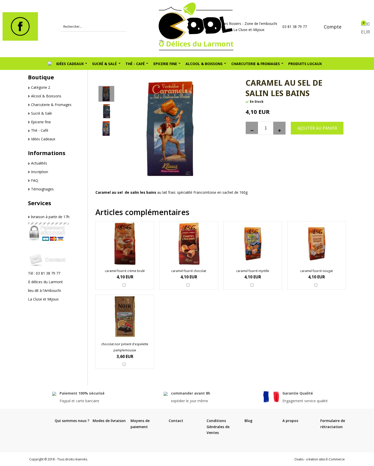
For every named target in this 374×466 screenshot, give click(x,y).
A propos (290, 420)
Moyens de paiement (140, 423)
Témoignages (42, 189)
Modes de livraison (109, 420)
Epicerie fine (165, 63)
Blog (248, 420)
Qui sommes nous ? (72, 420)
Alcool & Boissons (204, 63)
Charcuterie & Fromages (255, 63)
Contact (176, 420)
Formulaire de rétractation (332, 423)
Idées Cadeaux (70, 63)
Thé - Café (135, 63)
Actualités (39, 163)
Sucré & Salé (104, 63)
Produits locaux (305, 63)
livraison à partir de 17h (50, 216)
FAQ (34, 180)
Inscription (39, 171)
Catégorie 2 (40, 87)
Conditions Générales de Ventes (218, 426)
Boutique (41, 77)
